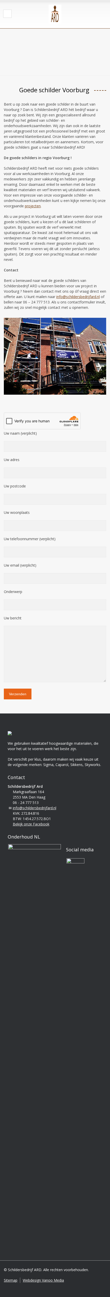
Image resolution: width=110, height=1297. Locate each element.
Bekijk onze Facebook (31, 824)
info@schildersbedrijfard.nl (78, 296)
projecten (33, 205)
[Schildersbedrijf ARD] (55, 14)
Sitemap (10, 1280)
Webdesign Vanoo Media (43, 1280)
